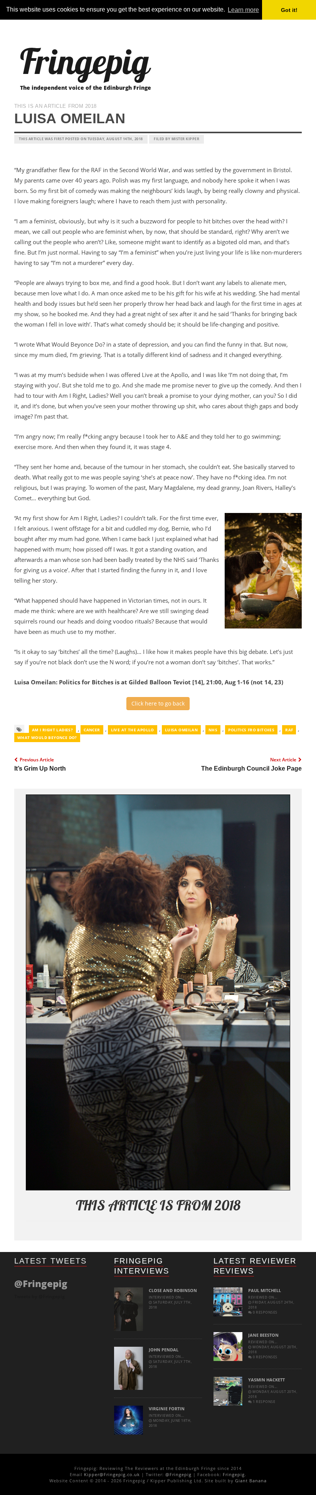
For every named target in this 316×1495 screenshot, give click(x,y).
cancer (92, 729)
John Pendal (163, 1350)
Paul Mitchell (264, 1290)
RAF (289, 729)
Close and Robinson (173, 1290)
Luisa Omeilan (181, 729)
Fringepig (234, 1474)
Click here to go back (158, 703)
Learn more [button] (243, 10)
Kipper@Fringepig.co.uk (112, 1474)
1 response (263, 1401)
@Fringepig (178, 1474)
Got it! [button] (289, 10)
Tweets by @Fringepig (39, 1296)
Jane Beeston (263, 1335)
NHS (212, 729)
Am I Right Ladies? (52, 729)
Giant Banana (251, 1480)
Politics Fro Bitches (251, 729)
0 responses (264, 1312)
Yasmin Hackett (266, 1380)
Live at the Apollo (132, 729)
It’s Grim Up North (40, 768)
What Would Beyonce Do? (47, 737)
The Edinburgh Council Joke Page (251, 768)
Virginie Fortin (167, 1408)
